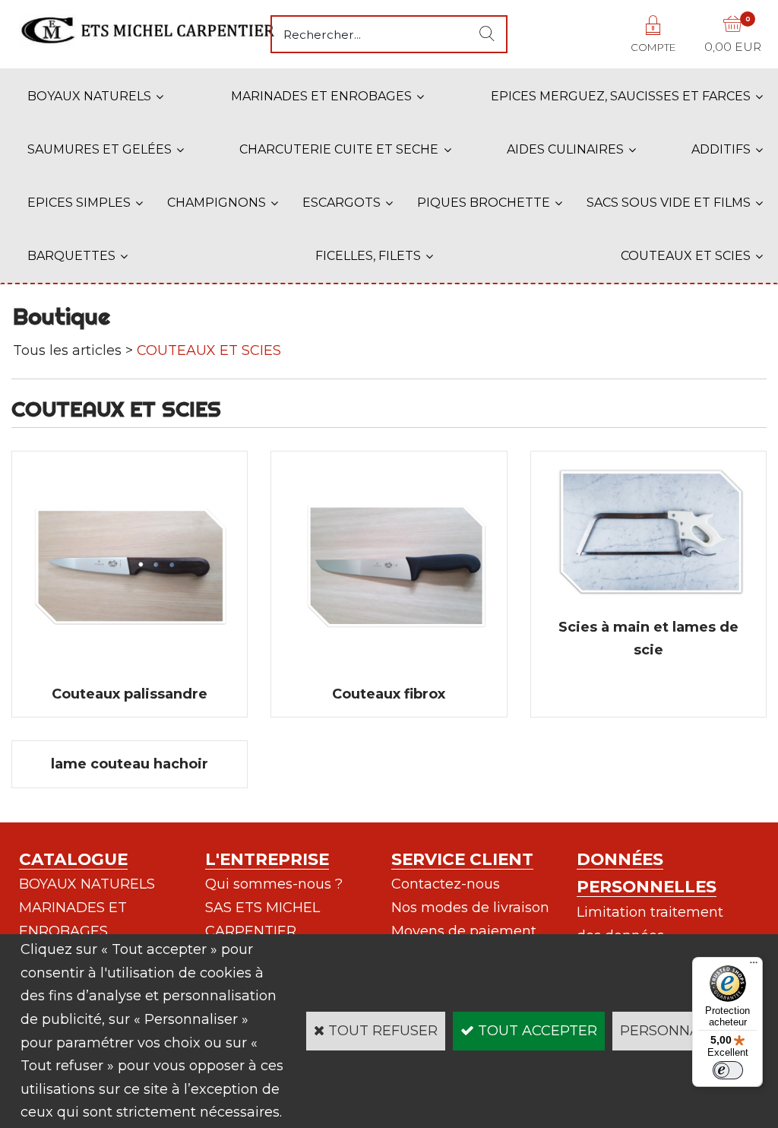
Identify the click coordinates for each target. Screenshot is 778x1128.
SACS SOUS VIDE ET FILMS (669, 202)
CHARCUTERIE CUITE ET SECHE (338, 149)
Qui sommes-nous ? (274, 884)
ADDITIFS (721, 149)
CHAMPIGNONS (216, 202)
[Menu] (754, 966)
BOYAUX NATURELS (89, 96)
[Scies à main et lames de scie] (648, 603)
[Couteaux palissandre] (130, 670)
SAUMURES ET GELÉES (99, 149)
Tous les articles (67, 350)
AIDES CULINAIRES (565, 149)
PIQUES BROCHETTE (483, 202)
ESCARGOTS (341, 202)
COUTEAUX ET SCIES (686, 256)
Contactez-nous (445, 884)
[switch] (728, 1070)
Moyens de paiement (463, 931)
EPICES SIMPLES (79, 202)
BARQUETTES (71, 256)
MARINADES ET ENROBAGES (321, 96)
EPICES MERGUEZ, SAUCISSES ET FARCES (621, 96)
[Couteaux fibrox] (389, 670)
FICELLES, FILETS (368, 256)
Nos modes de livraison (470, 907)
